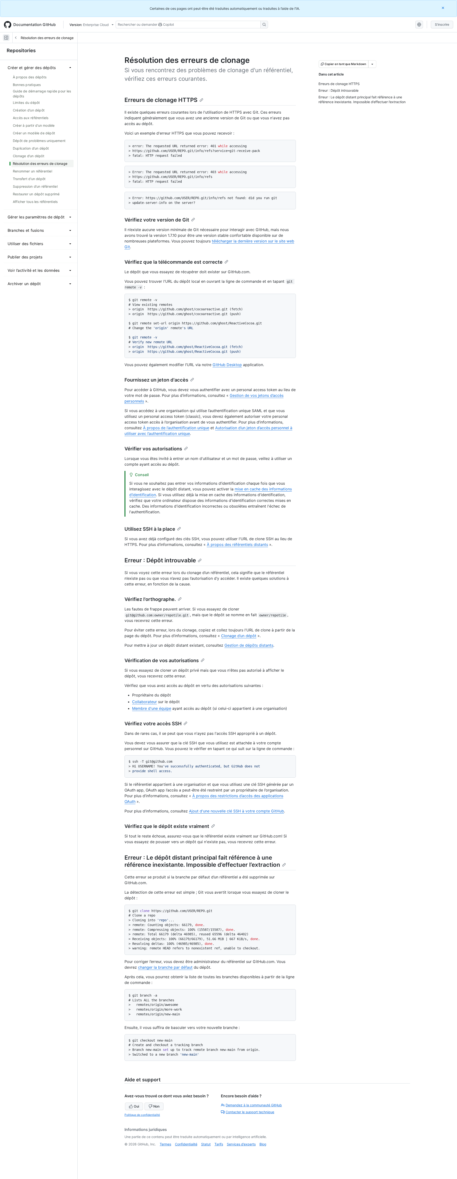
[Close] (443, 7)
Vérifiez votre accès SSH (153, 723)
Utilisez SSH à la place (149, 529)
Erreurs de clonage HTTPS (161, 99)
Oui (136, 1106)
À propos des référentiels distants (237, 544)
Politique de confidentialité (142, 1115)
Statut (206, 1144)
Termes (165, 1144)
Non (156, 1106)
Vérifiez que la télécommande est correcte (173, 262)
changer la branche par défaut (165, 967)
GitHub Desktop (227, 364)
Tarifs (218, 1144)
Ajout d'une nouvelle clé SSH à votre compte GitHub (236, 811)
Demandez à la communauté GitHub (254, 1105)
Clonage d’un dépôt (238, 635)
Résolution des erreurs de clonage (47, 38)
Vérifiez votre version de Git (156, 220)
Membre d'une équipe (151, 708)
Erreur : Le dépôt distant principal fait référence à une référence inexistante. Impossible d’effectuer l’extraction (202, 861)
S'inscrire (442, 24)
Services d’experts (241, 1144)
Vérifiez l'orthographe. (150, 599)
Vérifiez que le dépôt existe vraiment (166, 826)
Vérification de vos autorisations (161, 660)
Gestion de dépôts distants (248, 645)
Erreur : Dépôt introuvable (160, 560)
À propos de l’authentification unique (176, 427)
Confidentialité (186, 1144)
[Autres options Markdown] (372, 64)
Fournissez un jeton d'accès (156, 380)
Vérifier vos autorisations (153, 449)
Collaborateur (144, 701)
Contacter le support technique (250, 1112)
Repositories (21, 50)
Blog (262, 1144)
